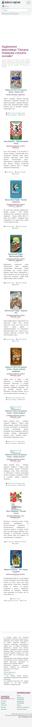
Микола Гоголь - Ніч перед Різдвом (16, 571)
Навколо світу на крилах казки (16, 113)
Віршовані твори (15, 517)
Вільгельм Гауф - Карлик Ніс (16, 312)
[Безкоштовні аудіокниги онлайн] (11, 2)
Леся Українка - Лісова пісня (16, 512)
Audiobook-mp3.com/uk (25, 714)
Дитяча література (23, 707)
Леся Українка (10, 541)
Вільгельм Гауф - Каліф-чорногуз (16, 201)
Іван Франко (9, 172)
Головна (3, 701)
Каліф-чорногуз (8, 674)
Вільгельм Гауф (9, 226)
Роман (19, 705)
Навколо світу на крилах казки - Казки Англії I (16, 456)
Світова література (11, 94)
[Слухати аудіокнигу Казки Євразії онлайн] (16, 407)
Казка (19, 317)
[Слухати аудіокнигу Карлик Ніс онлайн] (16, 300)
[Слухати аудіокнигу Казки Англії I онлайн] (16, 451)
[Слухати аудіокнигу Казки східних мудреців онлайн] (16, 356)
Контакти (4, 709)
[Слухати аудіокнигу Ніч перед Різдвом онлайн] (16, 559)
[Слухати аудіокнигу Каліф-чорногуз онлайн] (16, 189)
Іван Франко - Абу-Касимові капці (16, 142)
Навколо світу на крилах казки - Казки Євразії (16, 412)
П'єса (22, 516)
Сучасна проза (22, 709)
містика (22, 574)
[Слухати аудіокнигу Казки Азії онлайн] (16, 79)
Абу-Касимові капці (9, 672)
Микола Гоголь (16, 598)
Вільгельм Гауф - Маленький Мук (16, 255)
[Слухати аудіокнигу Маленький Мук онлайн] (16, 243)
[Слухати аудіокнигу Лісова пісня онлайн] (16, 500)
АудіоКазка (21, 94)
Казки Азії (7, 670)
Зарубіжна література (12, 204)
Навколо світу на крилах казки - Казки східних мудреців (16, 369)
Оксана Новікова (12, 115)
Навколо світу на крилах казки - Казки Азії (16, 91)
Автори (3, 707)
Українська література (13, 146)
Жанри (3, 703)
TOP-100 (4, 705)
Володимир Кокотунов (11, 600)
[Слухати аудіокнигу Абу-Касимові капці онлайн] (16, 130)
